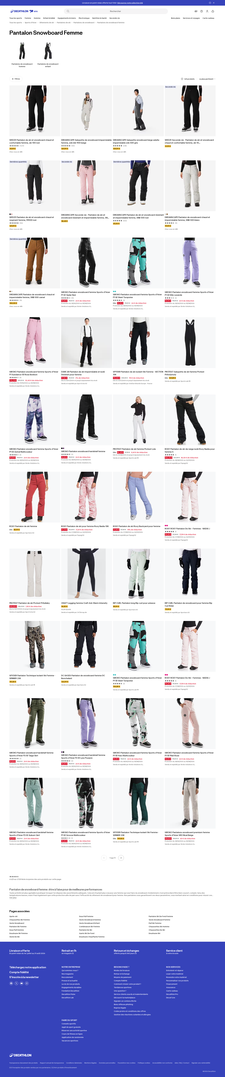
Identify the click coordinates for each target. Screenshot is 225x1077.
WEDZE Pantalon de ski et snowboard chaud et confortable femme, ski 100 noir (31, 141)
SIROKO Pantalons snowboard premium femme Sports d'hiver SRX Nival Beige (187, 833)
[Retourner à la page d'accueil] (24, 11)
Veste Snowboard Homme (90, 920)
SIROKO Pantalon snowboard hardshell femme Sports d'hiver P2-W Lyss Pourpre (83, 756)
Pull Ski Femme (155, 923)
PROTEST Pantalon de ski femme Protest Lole (134, 449)
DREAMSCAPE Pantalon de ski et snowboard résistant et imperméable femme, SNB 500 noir (138, 216)
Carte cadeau (208, 18)
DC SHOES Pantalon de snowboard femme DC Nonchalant (83, 676)
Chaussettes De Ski (157, 930)
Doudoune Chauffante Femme (92, 937)
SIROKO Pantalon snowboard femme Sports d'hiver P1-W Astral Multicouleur (33, 450)
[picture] (34, 110)
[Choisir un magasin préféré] (196, 11)
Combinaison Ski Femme (89, 927)
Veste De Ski (14, 937)
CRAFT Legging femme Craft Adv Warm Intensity (84, 603)
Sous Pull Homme (16, 930)
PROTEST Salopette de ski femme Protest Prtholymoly (184, 373)
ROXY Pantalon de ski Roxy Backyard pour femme (136, 526)
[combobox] (207, 79)
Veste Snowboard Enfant (89, 923)
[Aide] (201, 11)
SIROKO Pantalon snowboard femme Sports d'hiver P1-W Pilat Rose (189, 754)
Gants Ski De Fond (86, 933)
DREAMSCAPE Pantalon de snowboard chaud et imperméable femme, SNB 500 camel (32, 295)
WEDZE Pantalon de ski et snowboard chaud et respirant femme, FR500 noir (31, 218)
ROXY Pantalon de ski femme (23, 526)
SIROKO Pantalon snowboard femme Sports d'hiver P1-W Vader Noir (85, 293)
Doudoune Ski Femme (18, 933)
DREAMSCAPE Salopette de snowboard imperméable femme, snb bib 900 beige (86, 141)
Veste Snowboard (16, 923)
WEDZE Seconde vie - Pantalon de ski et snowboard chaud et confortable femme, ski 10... (189, 141)
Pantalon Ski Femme (17, 927)
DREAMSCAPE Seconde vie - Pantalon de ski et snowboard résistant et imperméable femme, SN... (85, 216)
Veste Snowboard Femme (159, 920)
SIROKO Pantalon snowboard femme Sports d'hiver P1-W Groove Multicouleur (85, 833)
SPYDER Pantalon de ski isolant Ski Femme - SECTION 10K (138, 373)
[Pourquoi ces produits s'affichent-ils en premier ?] (182, 79)
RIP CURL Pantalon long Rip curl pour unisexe (134, 603)
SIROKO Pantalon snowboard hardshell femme (83, 451)
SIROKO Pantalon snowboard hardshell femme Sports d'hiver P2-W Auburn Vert (31, 833)
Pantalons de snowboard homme (22, 65)
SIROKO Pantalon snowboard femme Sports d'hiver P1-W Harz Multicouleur (137, 754)
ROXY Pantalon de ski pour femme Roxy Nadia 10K (85, 526)
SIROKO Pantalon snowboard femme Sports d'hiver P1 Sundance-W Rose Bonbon (33, 373)
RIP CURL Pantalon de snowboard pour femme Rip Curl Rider (188, 604)
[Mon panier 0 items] (213, 11)
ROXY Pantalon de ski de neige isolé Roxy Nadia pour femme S (190, 450)
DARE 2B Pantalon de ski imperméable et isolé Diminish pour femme (83, 373)
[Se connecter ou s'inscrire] (207, 11)
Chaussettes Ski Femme (19, 920)
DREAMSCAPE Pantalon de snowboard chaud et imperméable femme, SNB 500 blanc (187, 218)
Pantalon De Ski (85, 930)
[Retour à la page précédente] (104, 858)
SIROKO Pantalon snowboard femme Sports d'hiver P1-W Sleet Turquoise (137, 295)
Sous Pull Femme (86, 916)
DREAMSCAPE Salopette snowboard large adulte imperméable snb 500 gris (136, 141)
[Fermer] (214, 3)
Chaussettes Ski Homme (159, 927)
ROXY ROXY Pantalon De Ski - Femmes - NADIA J (187, 528)
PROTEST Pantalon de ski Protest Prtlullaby (29, 603)
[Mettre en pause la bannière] (210, 3)
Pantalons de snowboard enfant (48, 65)
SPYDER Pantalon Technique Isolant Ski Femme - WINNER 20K (32, 676)
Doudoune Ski (154, 933)
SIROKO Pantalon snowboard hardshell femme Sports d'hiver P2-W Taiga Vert (31, 754)
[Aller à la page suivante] (121, 858)
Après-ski (13, 916)
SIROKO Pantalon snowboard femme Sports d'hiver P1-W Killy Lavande (189, 293)
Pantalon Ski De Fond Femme (161, 916)
